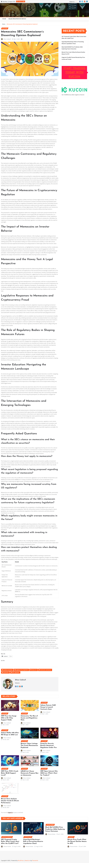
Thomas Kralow (7, 846)
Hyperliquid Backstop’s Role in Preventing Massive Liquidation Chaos (33, 841)
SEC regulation (15, 672)
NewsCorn (27, 860)
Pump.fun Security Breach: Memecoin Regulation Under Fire (48, 745)
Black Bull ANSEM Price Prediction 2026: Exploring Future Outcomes (55, 829)
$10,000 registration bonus (17, 18)
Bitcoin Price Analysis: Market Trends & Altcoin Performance (10, 801)
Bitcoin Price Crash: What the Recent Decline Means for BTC (77, 841)
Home (4, 18)
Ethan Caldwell (7, 39)
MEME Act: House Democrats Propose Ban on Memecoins (29, 773)
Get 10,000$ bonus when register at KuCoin (73, 95)
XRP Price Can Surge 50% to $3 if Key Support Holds (8, 718)
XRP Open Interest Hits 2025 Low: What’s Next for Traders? (49, 773)
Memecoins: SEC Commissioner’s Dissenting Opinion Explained (22, 24)
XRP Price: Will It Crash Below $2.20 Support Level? (9, 773)
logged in (10, 812)
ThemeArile (35, 860)
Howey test (34, 670)
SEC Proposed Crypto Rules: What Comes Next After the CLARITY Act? (10, 841)
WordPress (21, 860)
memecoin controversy (45, 670)
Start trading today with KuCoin (74, 72)
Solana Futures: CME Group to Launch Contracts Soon (48, 707)
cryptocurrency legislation (22, 670)
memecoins (6, 672)
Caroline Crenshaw (7, 670)
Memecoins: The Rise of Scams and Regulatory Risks (29, 718)
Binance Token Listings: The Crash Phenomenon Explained (29, 745)
